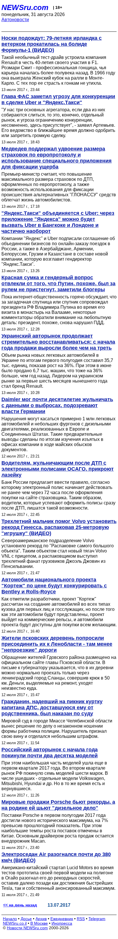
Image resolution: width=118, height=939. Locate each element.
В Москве (39, 923)
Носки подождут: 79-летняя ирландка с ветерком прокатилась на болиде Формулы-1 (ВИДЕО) (51, 44)
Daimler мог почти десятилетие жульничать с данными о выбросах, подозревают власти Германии (57, 405)
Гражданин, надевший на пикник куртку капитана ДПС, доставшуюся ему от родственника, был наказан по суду (52, 707)
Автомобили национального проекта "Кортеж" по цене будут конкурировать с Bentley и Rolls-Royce (54, 586)
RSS (81, 918)
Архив (41, 918)
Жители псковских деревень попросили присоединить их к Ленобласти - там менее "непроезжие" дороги (56, 644)
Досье (26, 918)
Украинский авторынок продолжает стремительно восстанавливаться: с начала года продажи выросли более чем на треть (58, 342)
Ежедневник (61, 918)
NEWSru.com (24, 7)
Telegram (96, 918)
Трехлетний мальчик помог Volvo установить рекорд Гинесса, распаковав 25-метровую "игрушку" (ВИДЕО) (59, 527)
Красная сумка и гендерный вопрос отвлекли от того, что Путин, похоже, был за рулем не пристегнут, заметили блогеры (58, 283)
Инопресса (62, 923)
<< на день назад (20, 905)
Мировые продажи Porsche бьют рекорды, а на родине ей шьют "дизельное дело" (58, 805)
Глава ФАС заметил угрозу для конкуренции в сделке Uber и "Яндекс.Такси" (58, 99)
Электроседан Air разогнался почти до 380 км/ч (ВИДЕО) (56, 857)
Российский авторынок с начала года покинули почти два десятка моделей (49, 752)
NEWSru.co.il (15, 923)
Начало (10, 918)
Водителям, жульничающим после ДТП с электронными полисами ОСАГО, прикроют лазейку (57, 469)
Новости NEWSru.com (27, 928)
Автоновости (15, 19)
